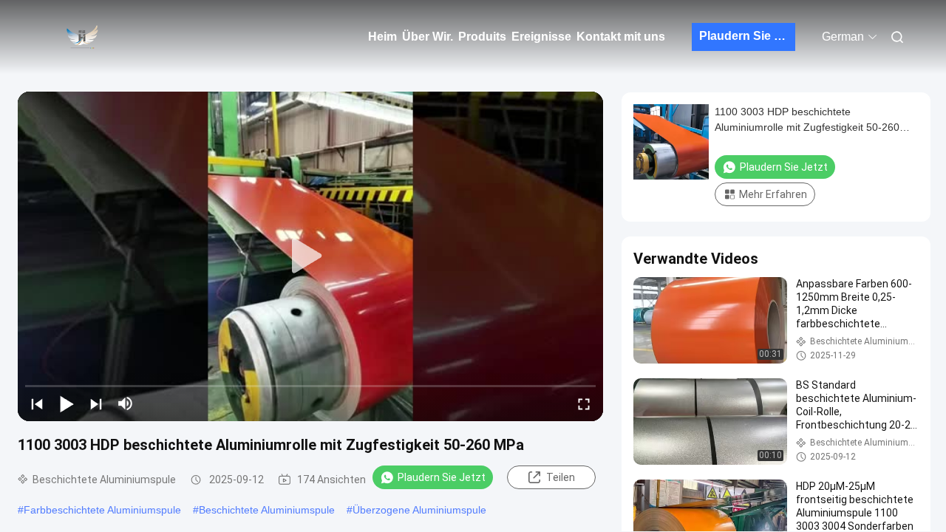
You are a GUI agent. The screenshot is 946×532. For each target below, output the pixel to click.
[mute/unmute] (125, 403)
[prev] (37, 403)
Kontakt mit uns (620, 36)
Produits (482, 36)
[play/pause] (66, 403)
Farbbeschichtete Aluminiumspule (102, 510)
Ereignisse (541, 36)
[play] (310, 256)
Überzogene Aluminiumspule (419, 510)
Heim (382, 36)
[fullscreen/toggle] (584, 403)
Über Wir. (427, 36)
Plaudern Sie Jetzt (747, 36)
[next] (96, 403)
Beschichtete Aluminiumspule (267, 510)
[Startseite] (81, 37)
